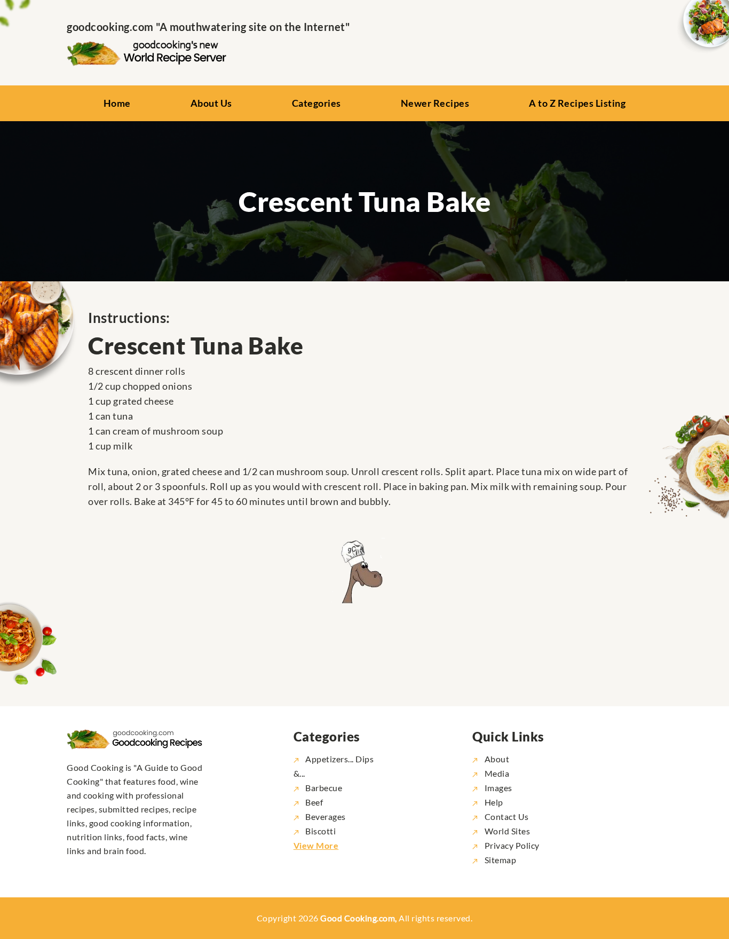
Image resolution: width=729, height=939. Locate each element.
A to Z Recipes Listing (577, 103)
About (495, 759)
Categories (316, 103)
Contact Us (505, 816)
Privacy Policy (511, 845)
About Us (211, 103)
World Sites (506, 831)
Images (497, 788)
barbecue (323, 788)
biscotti (320, 831)
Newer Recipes (435, 103)
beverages (325, 816)
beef (314, 802)
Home (117, 103)
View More (316, 845)
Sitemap (499, 860)
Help (492, 802)
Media (495, 773)
